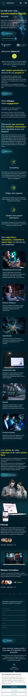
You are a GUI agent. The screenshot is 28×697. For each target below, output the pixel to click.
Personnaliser (14, 690)
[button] (25, 3)
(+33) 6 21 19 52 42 (14, 669)
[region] (14, 684)
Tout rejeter (14, 694)
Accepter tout (14, 686)
